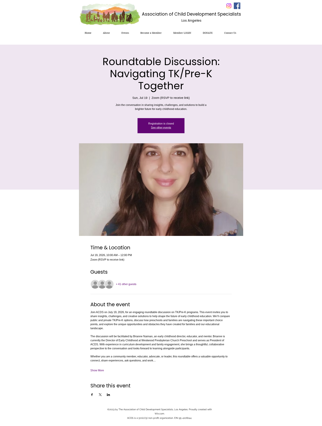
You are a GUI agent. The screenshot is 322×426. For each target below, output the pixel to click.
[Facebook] (237, 6)
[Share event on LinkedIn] (108, 394)
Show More (97, 370)
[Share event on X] (100, 394)
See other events (161, 127)
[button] (106, 33)
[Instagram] (229, 6)
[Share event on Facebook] (92, 394)
